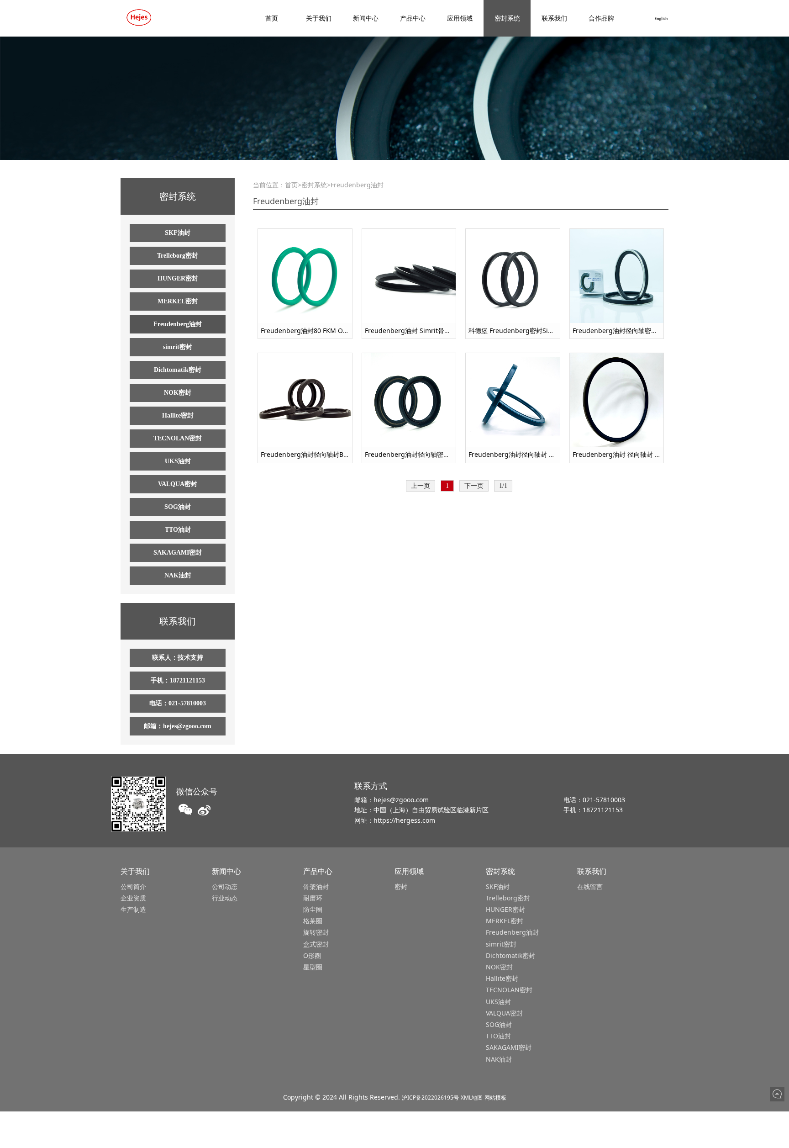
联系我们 (554, 18)
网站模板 (495, 1097)
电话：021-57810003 (177, 703)
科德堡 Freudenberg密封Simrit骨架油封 (527, 330)
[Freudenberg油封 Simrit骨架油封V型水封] (409, 275)
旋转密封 (316, 932)
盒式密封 (316, 944)
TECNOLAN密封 (177, 438)
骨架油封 (316, 886)
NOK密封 (177, 392)
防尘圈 (312, 909)
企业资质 (133, 898)
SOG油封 (177, 506)
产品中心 (413, 18)
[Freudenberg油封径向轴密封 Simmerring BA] (409, 399)
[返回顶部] (777, 1110)
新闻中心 (366, 18)
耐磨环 (312, 898)
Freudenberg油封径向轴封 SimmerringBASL (534, 454)
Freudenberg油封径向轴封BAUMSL (313, 454)
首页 (271, 18)
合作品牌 (601, 18)
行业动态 (224, 898)
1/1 (503, 485)
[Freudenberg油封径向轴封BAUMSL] (305, 399)
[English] (661, 18)
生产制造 (133, 909)
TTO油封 (178, 529)
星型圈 (312, 967)
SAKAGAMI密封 (177, 552)
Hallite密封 (178, 415)
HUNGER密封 (178, 278)
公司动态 (224, 886)
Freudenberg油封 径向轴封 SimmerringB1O (638, 454)
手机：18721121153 (178, 680)
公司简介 (133, 886)
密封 (400, 886)
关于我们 (318, 18)
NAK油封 (177, 575)
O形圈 (312, 955)
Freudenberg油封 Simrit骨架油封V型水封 (425, 330)
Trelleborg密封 (177, 255)
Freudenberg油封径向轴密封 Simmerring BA (431, 454)
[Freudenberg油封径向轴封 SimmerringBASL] (513, 399)
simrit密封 (177, 347)
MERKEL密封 (178, 301)
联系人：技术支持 (177, 657)
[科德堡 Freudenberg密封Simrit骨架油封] (513, 275)
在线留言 (590, 886)
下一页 (474, 485)
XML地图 (472, 1097)
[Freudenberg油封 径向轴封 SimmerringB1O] (617, 399)
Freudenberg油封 (177, 324)
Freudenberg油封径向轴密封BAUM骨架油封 (637, 330)
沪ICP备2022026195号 (430, 1097)
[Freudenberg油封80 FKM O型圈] (305, 275)
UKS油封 (178, 461)
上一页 (420, 485)
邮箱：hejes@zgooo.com (177, 726)
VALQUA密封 (177, 484)
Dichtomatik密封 (177, 369)
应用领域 (460, 18)
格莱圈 (312, 920)
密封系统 (507, 18)
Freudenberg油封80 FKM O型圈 (308, 330)
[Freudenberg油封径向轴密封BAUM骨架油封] (617, 275)
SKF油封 (177, 232)
